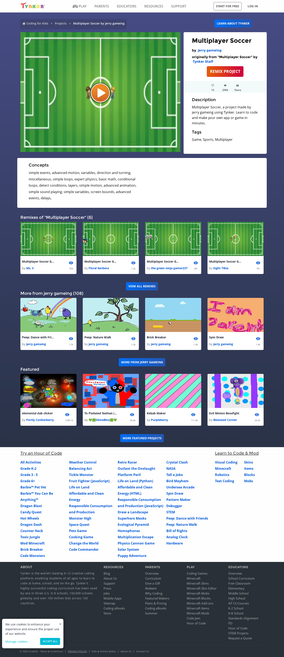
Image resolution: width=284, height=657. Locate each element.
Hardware (174, 543)
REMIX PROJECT (225, 71)
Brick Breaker (156, 337)
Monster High (80, 518)
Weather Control (82, 462)
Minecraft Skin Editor (202, 588)
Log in (253, 6)
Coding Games (197, 573)
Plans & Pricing (156, 603)
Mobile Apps (113, 598)
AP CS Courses (238, 603)
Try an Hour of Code (41, 453)
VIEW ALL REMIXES (142, 286)
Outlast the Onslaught (136, 468)
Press (107, 588)
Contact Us (142, 651)
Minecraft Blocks (199, 598)
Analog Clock (177, 537)
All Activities (30, 462)
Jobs (107, 593)
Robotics (222, 474)
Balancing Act (80, 468)
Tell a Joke (174, 474)
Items (248, 468)
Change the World (84, 543)
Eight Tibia (220, 268)
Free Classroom (239, 583)
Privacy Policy (77, 651)
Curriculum (153, 578)
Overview (152, 573)
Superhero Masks (132, 518)
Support (109, 583)
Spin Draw (216, 337)
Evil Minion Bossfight (224, 413)
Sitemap (109, 603)
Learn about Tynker (233, 23)
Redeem (151, 588)
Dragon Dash (31, 524)
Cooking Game (81, 537)
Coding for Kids (37, 23)
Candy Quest (31, 512)
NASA (170, 468)
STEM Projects (238, 633)
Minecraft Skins (198, 583)
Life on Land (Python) (135, 481)
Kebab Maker (156, 413)
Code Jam (193, 618)
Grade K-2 (28, 468)
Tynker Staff (203, 62)
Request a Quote (240, 638)
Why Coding (153, 593)
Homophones (129, 531)
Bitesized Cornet (225, 420)
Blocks (249, 474)
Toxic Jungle (30, 537)
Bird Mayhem (177, 481)
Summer (151, 613)
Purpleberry (159, 420)
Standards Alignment (243, 618)
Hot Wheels (29, 518)
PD (230, 623)
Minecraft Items (198, 608)
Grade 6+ (27, 481)
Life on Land (79, 487)
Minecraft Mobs (198, 593)
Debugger (174, 506)
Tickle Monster (81, 474)
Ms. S (30, 268)
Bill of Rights (176, 531)
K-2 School (235, 608)
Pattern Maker (178, 499)
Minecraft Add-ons (200, 603)
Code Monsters (32, 555)
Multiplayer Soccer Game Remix (38, 261)
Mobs (248, 481)
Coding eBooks (114, 608)
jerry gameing (210, 50)
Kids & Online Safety (104, 651)
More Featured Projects (142, 438)
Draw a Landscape (133, 512)
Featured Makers (157, 598)
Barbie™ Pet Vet (33, 487)
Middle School (238, 593)
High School (236, 598)
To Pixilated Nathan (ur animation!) (101, 413)
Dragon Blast (31, 506)
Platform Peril (129, 474)
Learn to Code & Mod (237, 453)
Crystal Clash (177, 462)
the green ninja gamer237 (169, 268)
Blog (107, 573)
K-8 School (235, 613)
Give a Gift (152, 583)
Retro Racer (127, 462)
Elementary (236, 588)
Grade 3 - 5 (29, 474)
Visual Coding (226, 462)
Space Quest (79, 524)
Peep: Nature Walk (97, 337)
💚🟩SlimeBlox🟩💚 (103, 420)
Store (107, 613)
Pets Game (78, 531)
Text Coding (224, 481)
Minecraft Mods (198, 613)
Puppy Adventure (132, 555)
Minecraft (223, 468)
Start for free (227, 6)
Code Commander (84, 549)
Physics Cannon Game (136, 543)
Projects (61, 23)
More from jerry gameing (142, 362)
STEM (170, 512)
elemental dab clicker (37, 413)
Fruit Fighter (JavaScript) (89, 481)
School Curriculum (241, 578)
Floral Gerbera (99, 268)
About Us (110, 578)
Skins (248, 462)
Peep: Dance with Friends (38, 337)
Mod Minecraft (32, 543)
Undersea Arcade (180, 487)
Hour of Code (196, 623)
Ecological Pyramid (133, 524)
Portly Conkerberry (40, 420)
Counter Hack (31, 531)
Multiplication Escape (135, 537)
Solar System (128, 549)
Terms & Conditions (51, 651)
